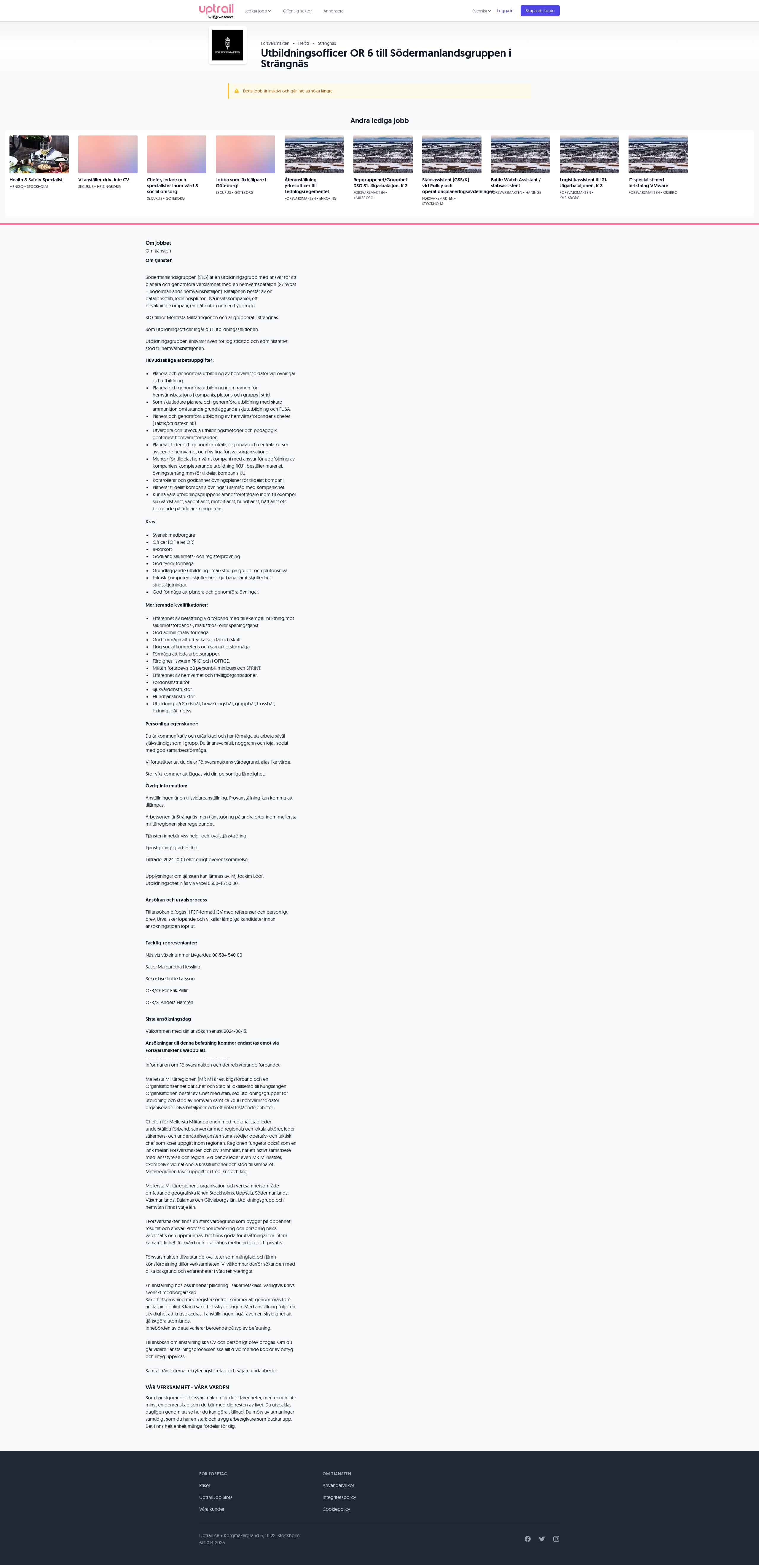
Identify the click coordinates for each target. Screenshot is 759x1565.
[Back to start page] (216, 11)
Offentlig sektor (297, 11)
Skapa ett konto (540, 10)
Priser (204, 1485)
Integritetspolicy (339, 1497)
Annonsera (333, 11)
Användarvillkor (338, 1485)
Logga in (505, 10)
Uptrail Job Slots (215, 1497)
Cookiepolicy (336, 1509)
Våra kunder (211, 1509)
